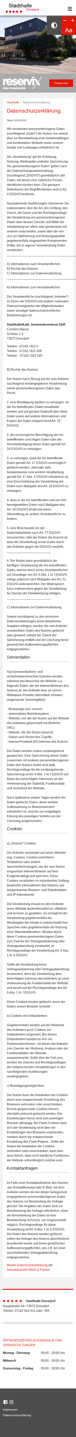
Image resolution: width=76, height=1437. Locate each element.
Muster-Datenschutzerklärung (27, 1265)
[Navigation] (70, 9)
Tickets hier (61, 83)
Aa (68, 30)
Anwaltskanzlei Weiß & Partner (28, 1269)
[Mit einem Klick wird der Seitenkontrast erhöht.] (54, 25)
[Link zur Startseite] (22, 7)
